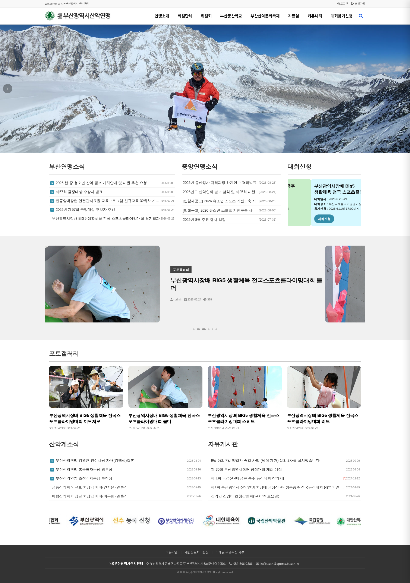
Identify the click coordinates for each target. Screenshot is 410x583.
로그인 (344, 3)
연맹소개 (162, 16)
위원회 (206, 16)
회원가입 (359, 3)
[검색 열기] (361, 16)
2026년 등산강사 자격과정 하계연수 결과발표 (219, 183)
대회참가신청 (341, 16)
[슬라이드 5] (212, 329)
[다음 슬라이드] (402, 88)
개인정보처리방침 (197, 552)
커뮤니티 (315, 16)
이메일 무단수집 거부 (230, 552)
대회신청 (300, 219)
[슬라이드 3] (203, 329)
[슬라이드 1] (194, 329)
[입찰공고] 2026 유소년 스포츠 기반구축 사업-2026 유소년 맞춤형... (217, 210)
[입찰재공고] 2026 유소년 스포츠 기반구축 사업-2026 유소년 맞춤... (219, 201)
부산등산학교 (231, 16)
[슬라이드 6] (216, 329)
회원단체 (185, 16)
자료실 (293, 16)
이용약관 (172, 552)
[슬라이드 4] (208, 329)
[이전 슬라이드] (7, 88)
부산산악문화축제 (265, 16)
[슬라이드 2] (197, 329)
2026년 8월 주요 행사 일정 (204, 220)
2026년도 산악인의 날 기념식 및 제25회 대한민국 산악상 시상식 (219, 192)
